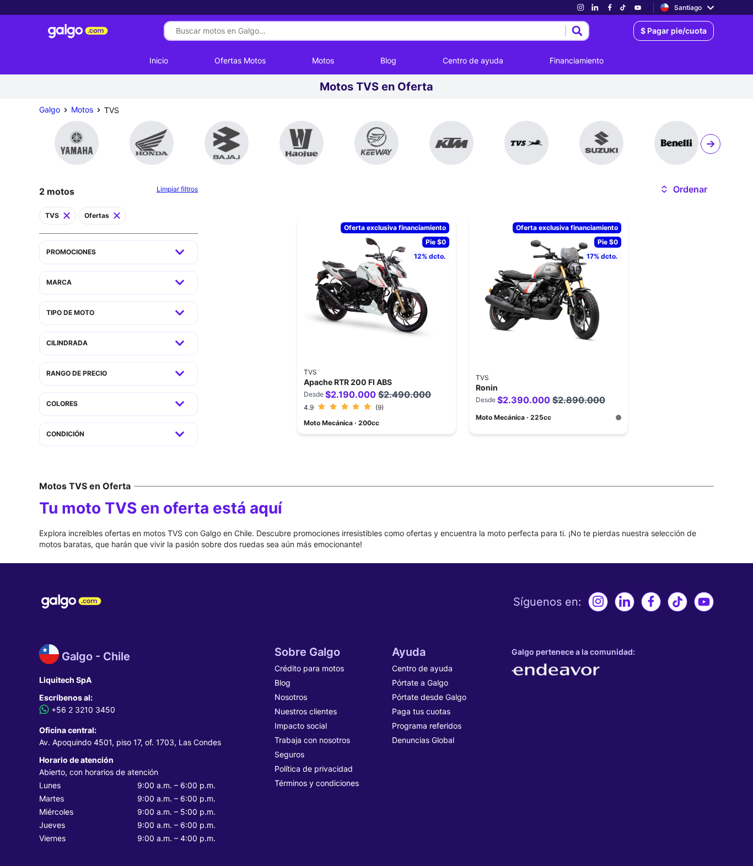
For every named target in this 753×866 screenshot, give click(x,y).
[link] (580, 7)
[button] (683, 189)
